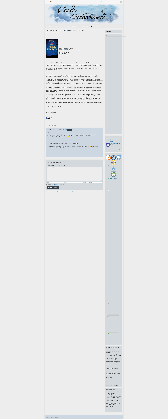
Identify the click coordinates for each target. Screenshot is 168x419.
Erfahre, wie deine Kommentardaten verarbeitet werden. (82, 191)
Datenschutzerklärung (57, 184)
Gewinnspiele (74, 26)
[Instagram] (48, 1)
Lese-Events (58, 26)
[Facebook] (46, 1)
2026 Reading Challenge (113, 140)
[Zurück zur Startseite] (84, 14)
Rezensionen (49, 26)
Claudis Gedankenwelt (113, 143)
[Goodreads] (51, 1)
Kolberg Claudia (53, 143)
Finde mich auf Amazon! (64, 55)
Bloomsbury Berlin (66, 49)
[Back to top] (165, 416)
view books (118, 149)
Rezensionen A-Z (84, 26)
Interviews (66, 26)
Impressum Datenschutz (96, 26)
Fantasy (53, 32)
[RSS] (53, 1)
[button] (47, 118)
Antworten (70, 129)
